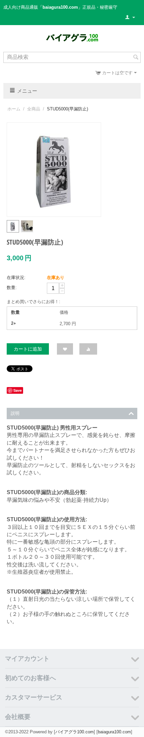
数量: (12, 287)
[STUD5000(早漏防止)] (54, 169)
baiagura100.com (114, 731)
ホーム (13, 108)
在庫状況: (16, 277)
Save (17, 390)
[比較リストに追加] (88, 349)
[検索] (135, 58)
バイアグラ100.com (74, 731)
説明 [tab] (15, 413)
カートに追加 (28, 349)
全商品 (33, 108)
